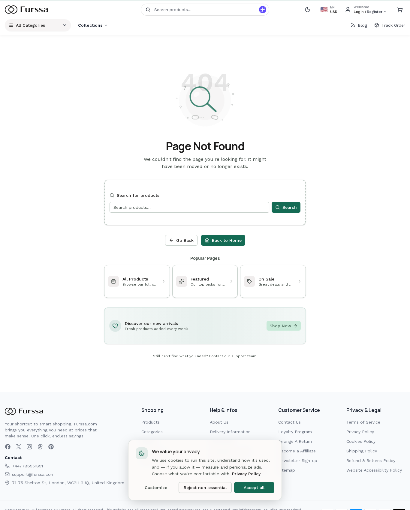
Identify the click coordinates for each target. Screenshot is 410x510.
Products (150, 422)
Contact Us (289, 422)
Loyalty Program (295, 431)
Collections (90, 25)
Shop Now (280, 325)
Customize (156, 487)
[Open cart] (399, 9)
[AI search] (262, 9)
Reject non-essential (205, 487)
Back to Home (227, 240)
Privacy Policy (360, 431)
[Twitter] (19, 447)
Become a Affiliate (297, 450)
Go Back (185, 240)
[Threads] (40, 447)
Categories (152, 431)
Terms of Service (363, 422)
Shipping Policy (361, 450)
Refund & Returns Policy (370, 460)
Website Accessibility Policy (374, 470)
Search (289, 207)
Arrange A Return (295, 441)
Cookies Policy (360, 441)
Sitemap (286, 470)
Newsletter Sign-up (297, 460)
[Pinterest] (51, 447)
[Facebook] (8, 447)
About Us (219, 422)
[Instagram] (29, 447)
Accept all (254, 487)
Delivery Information (230, 431)
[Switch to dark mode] (307, 9)
